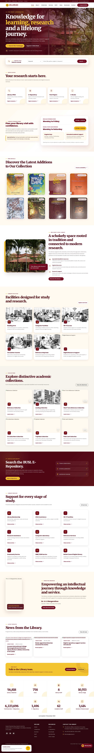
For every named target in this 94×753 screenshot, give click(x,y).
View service (10, 524)
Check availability (81, 167)
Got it (28, 748)
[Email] (13, 733)
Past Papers (20, 1)
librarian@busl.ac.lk (84, 1)
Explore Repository (12, 478)
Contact (73, 5)
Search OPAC (83, 5)
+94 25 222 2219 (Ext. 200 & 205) (73, 731)
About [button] (37, 5)
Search (81, 61)
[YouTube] (10, 733)
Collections (44, 5)
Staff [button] (56, 5)
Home (32, 5)
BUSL (6, 1)
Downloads (67, 5)
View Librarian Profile (48, 607)
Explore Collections (33, 46)
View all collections (82, 385)
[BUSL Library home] (13, 5)
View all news (83, 632)
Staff (35, 734)
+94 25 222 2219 (74, 1)
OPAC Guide (52, 736)
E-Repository (14, 1)
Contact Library (70, 669)
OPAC (10, 1)
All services (84, 505)
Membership (52, 734)
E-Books (25, 1)
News (61, 5)
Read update (11, 654)
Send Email (81, 669)
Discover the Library (55, 279)
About (35, 727)
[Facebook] (7, 733)
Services (51, 5)
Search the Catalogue (16, 46)
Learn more (10, 414)
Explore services (83, 302)
